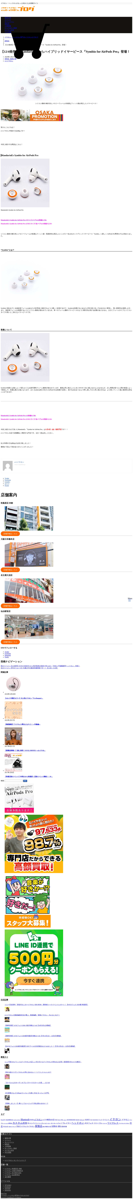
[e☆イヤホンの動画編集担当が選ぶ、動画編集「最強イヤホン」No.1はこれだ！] (7, 1019)
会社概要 (8, 1177)
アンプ (100, 1120)
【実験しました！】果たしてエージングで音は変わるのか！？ (26, 1103)
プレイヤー (66, 1123)
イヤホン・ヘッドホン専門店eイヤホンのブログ (15, 1195)
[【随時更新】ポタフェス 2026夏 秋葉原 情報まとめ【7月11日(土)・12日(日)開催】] (7, 1040)
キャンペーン (9, 22)
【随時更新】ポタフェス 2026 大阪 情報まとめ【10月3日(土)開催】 (28, 1025)
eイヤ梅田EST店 (49, 1120)
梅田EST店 (48, 1126)
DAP (31, 1120)
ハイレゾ (59, 1123)
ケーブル (41, 1123)
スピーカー (47, 1123)
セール (53, 1123)
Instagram (8, 655)
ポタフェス (89, 1123)
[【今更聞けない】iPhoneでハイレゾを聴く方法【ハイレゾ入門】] (7, 1097)
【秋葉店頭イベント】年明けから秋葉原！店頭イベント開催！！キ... (29, 776)
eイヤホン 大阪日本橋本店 (14, 1171)
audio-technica (17, 1119)
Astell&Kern (9, 1120)
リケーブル (98, 1123)
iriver (59, 1120)
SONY (87, 1120)
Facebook (8, 653)
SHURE (77, 1119)
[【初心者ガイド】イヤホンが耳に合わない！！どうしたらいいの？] (7, 1076)
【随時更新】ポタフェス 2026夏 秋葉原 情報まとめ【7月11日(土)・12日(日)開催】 (33, 1036)
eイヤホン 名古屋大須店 (13, 1173)
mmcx (65, 1119)
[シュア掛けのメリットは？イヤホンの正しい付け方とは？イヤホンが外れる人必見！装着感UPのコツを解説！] (7, 1066)
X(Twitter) (8, 1185)
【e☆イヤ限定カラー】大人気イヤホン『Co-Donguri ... (24, 698)
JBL (62, 1120)
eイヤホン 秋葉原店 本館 (13, 1169)
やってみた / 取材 (11, 28)
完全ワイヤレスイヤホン (25, 1126)
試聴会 (54, 1126)
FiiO (56, 1120)
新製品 (7, 24)
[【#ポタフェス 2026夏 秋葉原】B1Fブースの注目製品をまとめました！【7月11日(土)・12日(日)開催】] (7, 1050)
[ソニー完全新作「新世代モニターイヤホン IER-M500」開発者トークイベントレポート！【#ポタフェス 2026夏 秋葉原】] (7, 1009)
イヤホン (115, 1119)
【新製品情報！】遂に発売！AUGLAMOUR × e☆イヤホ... (25, 750)
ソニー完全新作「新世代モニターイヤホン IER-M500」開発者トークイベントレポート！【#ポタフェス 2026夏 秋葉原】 (46, 1004)
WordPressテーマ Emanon (14, 1197)
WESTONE (95, 1119)
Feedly (7, 657)
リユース (104, 1123)
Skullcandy (82, 1119)
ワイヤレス (113, 1123)
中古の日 (5, 1126)
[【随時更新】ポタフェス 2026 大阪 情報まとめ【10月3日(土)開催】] (7, 1030)
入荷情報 (8, 26)
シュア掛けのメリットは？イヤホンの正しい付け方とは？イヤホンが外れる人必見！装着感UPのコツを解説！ (43, 1062)
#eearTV (3, 1120)
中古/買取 (8, 32)
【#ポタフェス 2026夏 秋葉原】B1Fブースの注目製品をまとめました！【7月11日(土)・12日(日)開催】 (40, 1046)
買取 (59, 1126)
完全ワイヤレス (12, 1126)
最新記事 (8, 18)
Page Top (4, 1193)
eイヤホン (38, 1119)
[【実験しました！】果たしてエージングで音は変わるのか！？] (7, 1108)
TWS (91, 1119)
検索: (2, 781)
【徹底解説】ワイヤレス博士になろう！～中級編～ (23, 724)
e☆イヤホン (9, 61)
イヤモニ (125, 1120)
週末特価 (64, 1126)
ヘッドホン (77, 1123)
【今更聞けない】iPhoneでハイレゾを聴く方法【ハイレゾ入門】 (27, 1093)
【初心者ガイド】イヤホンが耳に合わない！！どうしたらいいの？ (28, 1072)
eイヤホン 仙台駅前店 (12, 1175)
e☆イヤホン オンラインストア (15, 1160)
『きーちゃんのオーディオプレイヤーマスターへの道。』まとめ (27, 1082)
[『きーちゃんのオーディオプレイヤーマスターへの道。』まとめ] (7, 1087)
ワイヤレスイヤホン (124, 1123)
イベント (8, 20)
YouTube (7, 1188)
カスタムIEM (9, 30)
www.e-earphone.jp (20, 464)
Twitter (7, 652)
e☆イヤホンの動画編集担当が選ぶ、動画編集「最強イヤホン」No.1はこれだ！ (32, 1015)
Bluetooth (25, 1119)
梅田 (44, 1126)
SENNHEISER (71, 1120)
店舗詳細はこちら (10, 534)
